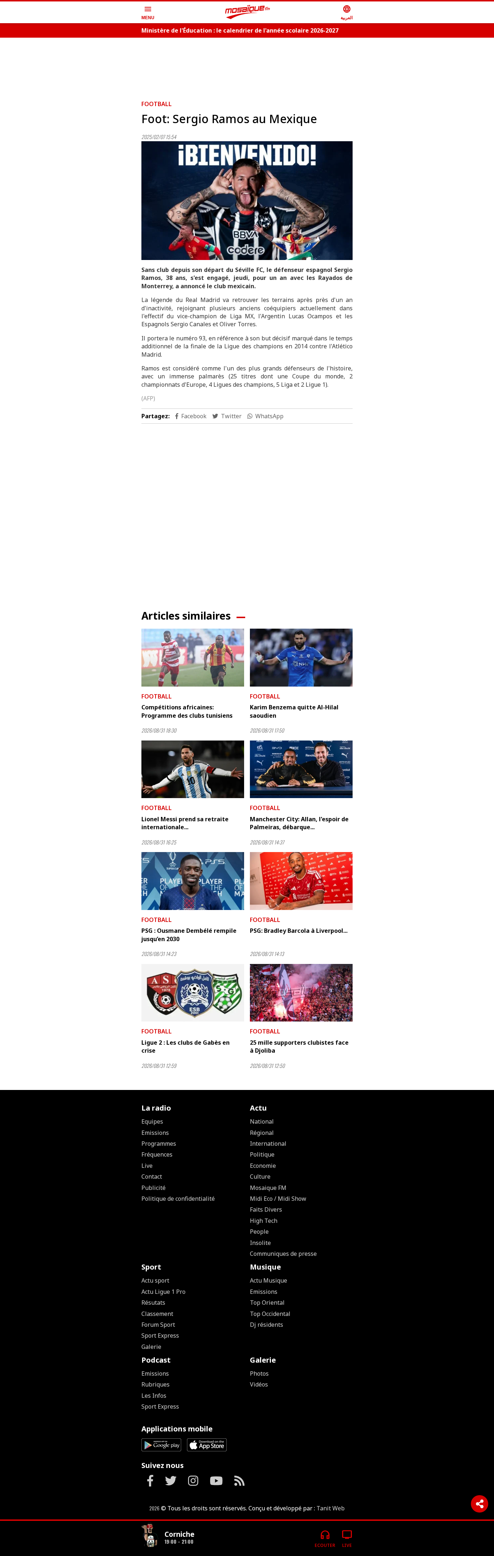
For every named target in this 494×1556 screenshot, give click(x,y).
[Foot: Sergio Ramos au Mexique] (247, 200)
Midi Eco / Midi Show (278, 1199)
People (259, 1232)
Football (156, 104)
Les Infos (153, 1396)
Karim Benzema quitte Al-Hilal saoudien (294, 711)
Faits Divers (266, 1209)
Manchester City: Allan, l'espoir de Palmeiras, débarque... (299, 823)
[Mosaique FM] (247, 12)
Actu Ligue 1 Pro (163, 1292)
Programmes (158, 1144)
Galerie (151, 1347)
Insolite (260, 1243)
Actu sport (155, 1280)
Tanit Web (330, 1508)
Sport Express (160, 1335)
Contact (151, 1176)
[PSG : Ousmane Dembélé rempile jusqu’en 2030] (192, 881)
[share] (479, 1504)
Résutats (153, 1303)
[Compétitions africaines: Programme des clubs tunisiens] (192, 658)
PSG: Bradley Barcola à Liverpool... (299, 931)
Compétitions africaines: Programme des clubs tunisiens (187, 711)
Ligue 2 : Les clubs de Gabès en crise (185, 1046)
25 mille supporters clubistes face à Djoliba (299, 1046)
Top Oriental (267, 1303)
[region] (247, 66)
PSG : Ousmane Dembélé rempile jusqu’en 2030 (189, 935)
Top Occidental (270, 1314)
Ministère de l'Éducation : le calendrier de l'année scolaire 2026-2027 (239, 30)
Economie (263, 1166)
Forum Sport (158, 1325)
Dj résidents (266, 1325)
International (268, 1144)
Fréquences (157, 1154)
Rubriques (155, 1384)
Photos (259, 1373)
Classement (157, 1314)
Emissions (155, 1133)
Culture (260, 1176)
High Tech (263, 1221)
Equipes (152, 1121)
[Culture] (150, 1535)
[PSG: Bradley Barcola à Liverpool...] (301, 881)
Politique (262, 1154)
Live (147, 1166)
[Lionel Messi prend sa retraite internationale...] (192, 769)
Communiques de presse (283, 1254)
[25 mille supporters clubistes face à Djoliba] (301, 993)
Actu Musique (268, 1280)
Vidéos (259, 1384)
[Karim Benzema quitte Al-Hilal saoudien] (301, 658)
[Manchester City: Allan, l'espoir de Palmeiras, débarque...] (301, 769)
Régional (262, 1133)
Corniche (180, 1534)
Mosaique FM (268, 1188)
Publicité (153, 1188)
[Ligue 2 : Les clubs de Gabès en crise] (192, 993)
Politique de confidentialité (178, 1199)
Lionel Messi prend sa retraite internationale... (185, 823)
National (262, 1121)
